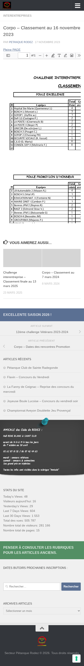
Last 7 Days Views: (16, 511)
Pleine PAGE (11, 49)
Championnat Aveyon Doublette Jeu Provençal (38, 410)
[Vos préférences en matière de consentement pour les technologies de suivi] (76, 658)
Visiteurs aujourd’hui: (18, 501)
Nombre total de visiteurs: (21, 525)
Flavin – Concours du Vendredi (28, 377)
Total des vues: (14, 520)
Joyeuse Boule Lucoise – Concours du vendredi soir (42, 401)
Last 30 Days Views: (17, 515)
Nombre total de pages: (19, 530)
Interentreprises (17, 15)
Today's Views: (13, 496)
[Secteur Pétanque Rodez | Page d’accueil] (8, 5)
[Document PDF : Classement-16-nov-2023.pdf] (42, 137)
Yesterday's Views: (16, 506)
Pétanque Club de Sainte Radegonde (32, 367)
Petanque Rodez (21, 42)
